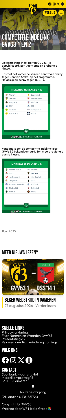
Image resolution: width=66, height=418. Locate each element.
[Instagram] (13, 360)
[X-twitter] (21, 360)
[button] (4, 280)
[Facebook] (5, 360)
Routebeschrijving (33, 392)
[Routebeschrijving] (33, 386)
